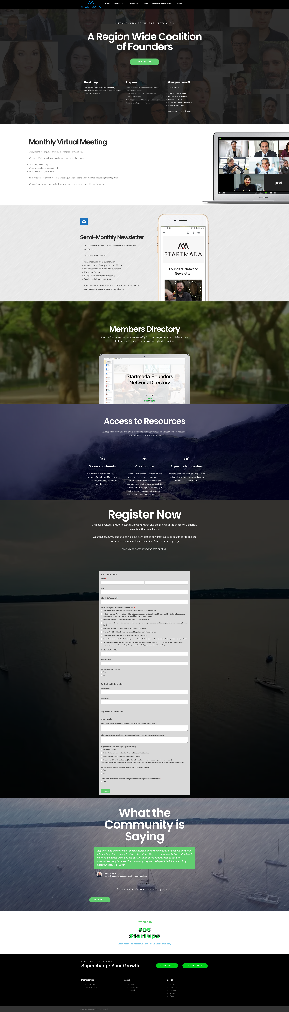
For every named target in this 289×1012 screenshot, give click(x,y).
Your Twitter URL (106, 659)
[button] (91, 862)
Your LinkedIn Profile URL (109, 650)
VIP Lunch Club (132, 4)
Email (106, 588)
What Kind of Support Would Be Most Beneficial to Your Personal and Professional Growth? (129, 723)
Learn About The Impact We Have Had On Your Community (144, 944)
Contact (179, 4)
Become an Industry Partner (162, 4)
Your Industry (105, 688)
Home (107, 4)
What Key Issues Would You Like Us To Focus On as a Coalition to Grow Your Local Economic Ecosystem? (132, 735)
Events (145, 4)
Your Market (105, 698)
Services (117, 4)
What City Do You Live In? (112, 598)
